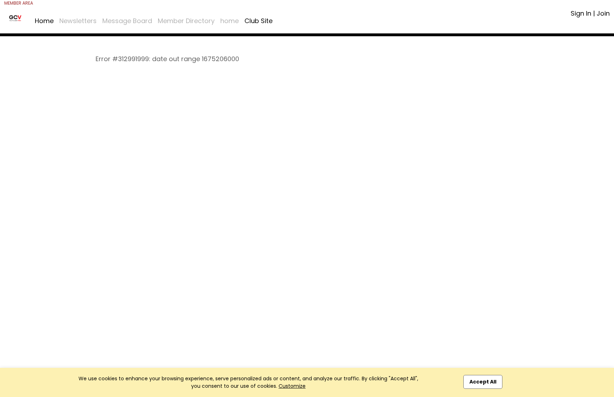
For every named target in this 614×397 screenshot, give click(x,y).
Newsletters (78, 20)
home (229, 20)
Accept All (482, 381)
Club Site (258, 20)
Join (603, 13)
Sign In (581, 13)
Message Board (127, 20)
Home (44, 20)
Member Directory (186, 20)
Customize (292, 386)
